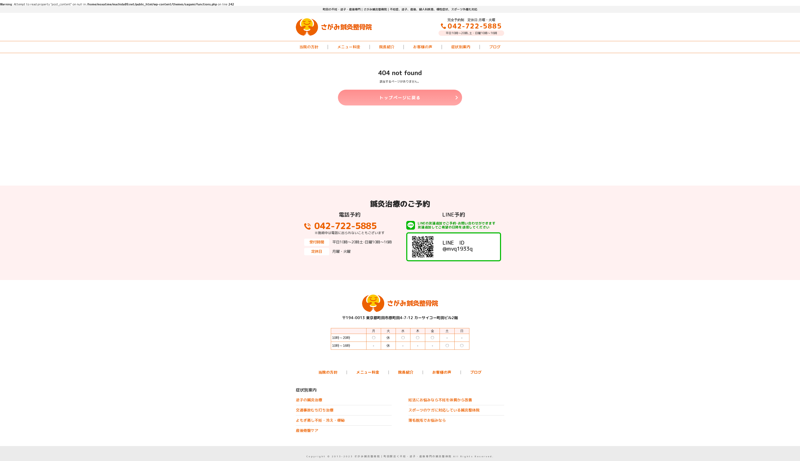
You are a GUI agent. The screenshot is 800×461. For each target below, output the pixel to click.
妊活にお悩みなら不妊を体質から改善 (440, 400)
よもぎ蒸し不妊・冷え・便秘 (320, 420)
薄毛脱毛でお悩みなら (427, 420)
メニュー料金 (348, 47)
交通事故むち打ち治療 (314, 410)
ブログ (495, 47)
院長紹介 (387, 47)
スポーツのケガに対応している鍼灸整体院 (444, 410)
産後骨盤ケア (307, 430)
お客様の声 (422, 47)
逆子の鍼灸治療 (309, 400)
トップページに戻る (400, 97)
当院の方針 (309, 47)
